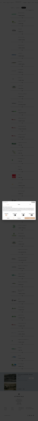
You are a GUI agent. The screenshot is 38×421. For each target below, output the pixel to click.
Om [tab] (30, 204)
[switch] (15, 215)
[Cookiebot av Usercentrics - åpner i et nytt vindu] (32, 202)
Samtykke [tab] (8, 204)
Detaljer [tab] (19, 204)
